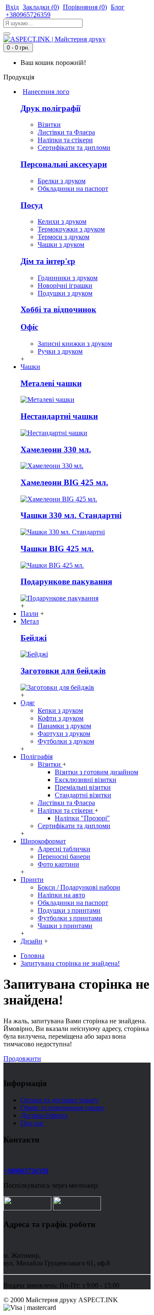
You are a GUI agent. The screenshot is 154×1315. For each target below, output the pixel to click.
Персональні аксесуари (64, 164)
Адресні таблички (64, 848)
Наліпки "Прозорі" (82, 818)
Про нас (32, 1123)
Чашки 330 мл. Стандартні (71, 515)
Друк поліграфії (50, 108)
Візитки (49, 124)
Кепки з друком (60, 710)
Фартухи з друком (64, 733)
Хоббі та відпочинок (58, 309)
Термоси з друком (63, 236)
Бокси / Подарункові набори (79, 887)
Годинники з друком (68, 277)
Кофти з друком (60, 718)
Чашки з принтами (65, 925)
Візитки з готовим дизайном (96, 772)
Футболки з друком (66, 741)
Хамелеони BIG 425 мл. (64, 482)
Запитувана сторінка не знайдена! (70, 963)
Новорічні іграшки (65, 285)
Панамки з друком (64, 725)
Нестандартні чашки (59, 416)
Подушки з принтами (69, 910)
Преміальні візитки (83, 787)
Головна (32, 955)
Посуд (32, 205)
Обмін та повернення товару (62, 1107)
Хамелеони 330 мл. (56, 449)
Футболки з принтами (70, 918)
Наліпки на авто (61, 895)
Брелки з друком (62, 181)
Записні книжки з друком (75, 343)
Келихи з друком (62, 221)
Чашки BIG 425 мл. (57, 548)
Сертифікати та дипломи (74, 147)
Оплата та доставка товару (59, 1100)
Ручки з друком (60, 351)
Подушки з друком (65, 293)
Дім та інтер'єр (48, 261)
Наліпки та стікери (65, 140)
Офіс (29, 326)
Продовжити (22, 1058)
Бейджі (34, 637)
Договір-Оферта (44, 1115)
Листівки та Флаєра (66, 132)
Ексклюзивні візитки (85, 779)
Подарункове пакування (66, 581)
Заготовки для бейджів (63, 670)
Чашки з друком (61, 244)
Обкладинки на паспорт (73, 188)
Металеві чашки (51, 383)
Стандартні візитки (83, 795)
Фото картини (58, 864)
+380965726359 (25, 1170)
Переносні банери (64, 856)
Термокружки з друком (71, 229)
